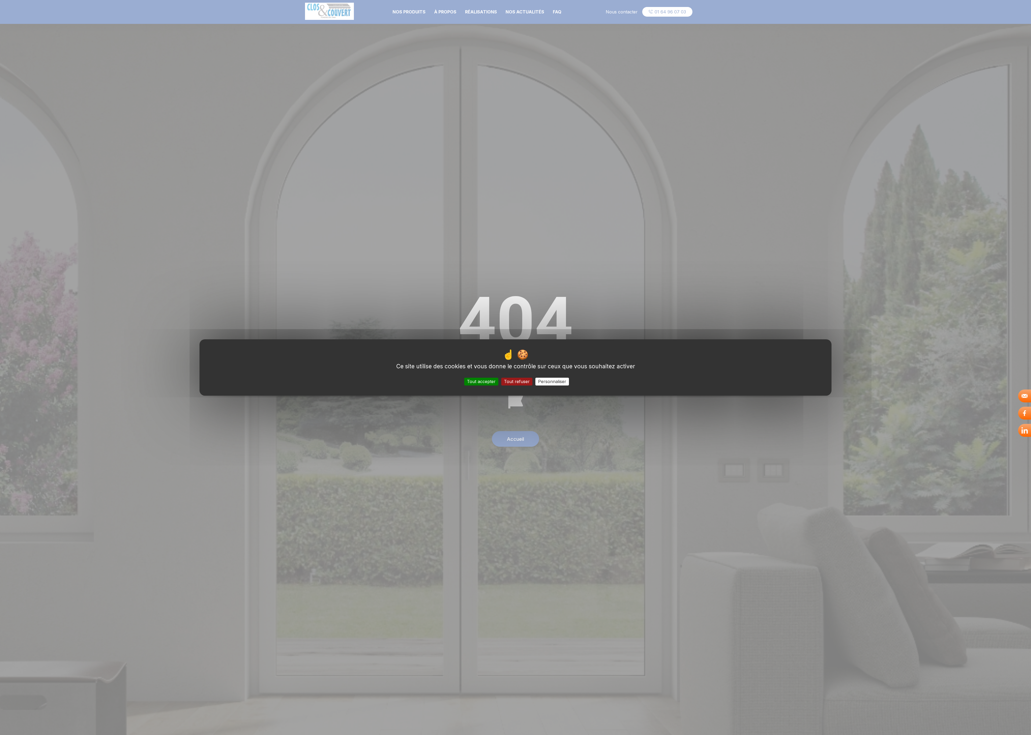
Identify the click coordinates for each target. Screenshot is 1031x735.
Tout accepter (481, 381)
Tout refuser (517, 381)
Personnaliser (552, 381)
